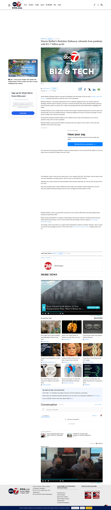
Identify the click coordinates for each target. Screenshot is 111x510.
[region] (72, 424)
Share (59, 5)
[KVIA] (17, 5)
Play (55, 5)
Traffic (37, 5)
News (25, 5)
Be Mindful (49, 5)
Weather (31, 5)
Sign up (99, 404)
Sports (42, 5)
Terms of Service (37, 486)
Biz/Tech (54, 253)
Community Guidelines (39, 488)
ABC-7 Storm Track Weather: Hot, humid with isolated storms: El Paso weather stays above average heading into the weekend (22, 81)
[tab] (45, 415)
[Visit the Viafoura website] (99, 443)
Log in (96, 404)
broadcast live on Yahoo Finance (81, 226)
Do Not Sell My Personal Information (42, 494)
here (72, 398)
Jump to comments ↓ (46, 257)
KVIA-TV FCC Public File (40, 490)
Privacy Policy (46, 486)
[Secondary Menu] (10, 5)
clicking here (97, 395)
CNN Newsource (46, 88)
